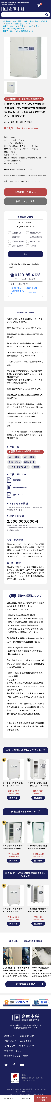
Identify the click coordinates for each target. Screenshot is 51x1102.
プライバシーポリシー (13, 1051)
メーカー (28, 24)
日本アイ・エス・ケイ (10, 26)
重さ (37, 26)
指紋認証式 (19, 24)
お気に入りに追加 (25, 201)
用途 (21, 26)
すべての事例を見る (25, 984)
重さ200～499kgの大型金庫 (13, 28)
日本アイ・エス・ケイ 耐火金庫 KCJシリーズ (18, 31)
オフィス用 (29, 26)
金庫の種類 (17, 21)
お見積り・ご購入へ (26, 192)
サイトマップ (9, 1046)
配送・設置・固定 (27, 1036)
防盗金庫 (44, 21)
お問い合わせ (10, 1041)
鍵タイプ (9, 24)
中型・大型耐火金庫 (31, 21)
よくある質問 (31, 292)
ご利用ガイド (10, 1036)
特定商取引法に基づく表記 (16, 1056)
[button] (48, 1002)
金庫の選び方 (32, 288)
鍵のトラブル (16, 288)
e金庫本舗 (6, 21)
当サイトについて (26, 1046)
